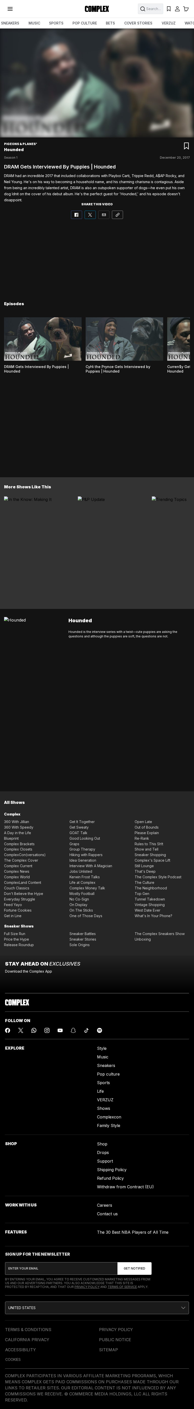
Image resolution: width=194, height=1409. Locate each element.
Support (105, 1161)
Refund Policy (110, 1178)
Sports (103, 1082)
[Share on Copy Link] (117, 215)
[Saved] (169, 8)
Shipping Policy (112, 1169)
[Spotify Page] (99, 1030)
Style (102, 1048)
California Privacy (27, 1339)
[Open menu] (10, 9)
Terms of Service (122, 1287)
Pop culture (108, 1074)
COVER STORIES (138, 23)
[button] (97, 1308)
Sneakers (106, 1065)
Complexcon (109, 1116)
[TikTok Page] (86, 1030)
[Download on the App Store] (27, 982)
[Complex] (97, 9)
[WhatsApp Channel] (33, 1030)
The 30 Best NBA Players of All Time (132, 1232)
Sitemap (108, 1349)
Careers (104, 1205)
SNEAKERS (10, 23)
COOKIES (13, 1359)
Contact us (107, 1213)
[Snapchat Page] (73, 1030)
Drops (103, 1152)
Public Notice (115, 1339)
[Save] (186, 146)
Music (102, 1056)
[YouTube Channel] (60, 1030)
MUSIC (34, 23)
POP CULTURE (84, 23)
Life (100, 1091)
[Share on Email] (103, 215)
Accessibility (20, 1349)
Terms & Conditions (28, 1329)
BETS (110, 23)
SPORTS (56, 23)
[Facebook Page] (7, 1030)
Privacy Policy (87, 1287)
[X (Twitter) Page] (20, 1030)
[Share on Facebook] (76, 215)
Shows (103, 1108)
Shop (102, 1143)
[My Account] (177, 9)
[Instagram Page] (47, 1030)
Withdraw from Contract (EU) (125, 1186)
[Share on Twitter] (90, 215)
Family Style (108, 1125)
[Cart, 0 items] (186, 9)
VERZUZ (169, 23)
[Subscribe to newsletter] (134, 1268)
